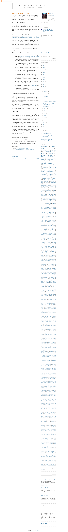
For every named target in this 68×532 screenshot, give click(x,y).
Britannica (53, 261)
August (45, 108)
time (55, 295)
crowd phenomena (52, 226)
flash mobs (43, 439)
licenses (48, 290)
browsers (49, 283)
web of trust (30, 107)
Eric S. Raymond (48, 206)
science (42, 254)
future (43, 203)
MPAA (42, 202)
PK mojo (48, 194)
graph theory (43, 212)
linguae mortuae (43, 447)
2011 (44, 88)
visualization (53, 255)
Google (54, 150)
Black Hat (54, 260)
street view (52, 464)
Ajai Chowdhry (43, 299)
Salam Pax (54, 400)
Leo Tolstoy (43, 365)
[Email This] (12, 146)
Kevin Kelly (54, 359)
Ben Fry (46, 307)
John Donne (48, 352)
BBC (43, 220)
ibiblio (55, 443)
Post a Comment (15, 156)
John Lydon (53, 352)
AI (55, 163)
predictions (44, 292)
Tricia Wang (54, 413)
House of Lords (53, 346)
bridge (46, 430)
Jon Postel (43, 355)
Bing (42, 311)
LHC (46, 363)
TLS (41, 408)
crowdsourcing (50, 171)
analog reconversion (48, 225)
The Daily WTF (46, 409)
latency (53, 203)
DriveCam (42, 331)
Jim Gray (53, 220)
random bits (53, 459)
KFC (52, 356)
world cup (53, 296)
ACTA (47, 298)
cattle (52, 431)
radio (54, 292)
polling (45, 457)
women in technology (52, 217)
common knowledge (44, 226)
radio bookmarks (47, 459)
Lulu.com (49, 268)
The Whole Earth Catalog (49, 411)
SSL (50, 222)
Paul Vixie (47, 202)
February (45, 118)
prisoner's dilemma (50, 457)
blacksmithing (53, 429)
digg (52, 435)
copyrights (51, 170)
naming (49, 451)
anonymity (48, 152)
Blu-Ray (44, 261)
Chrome (50, 320)
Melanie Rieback (49, 370)
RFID (49, 274)
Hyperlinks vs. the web (44, 495)
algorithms (53, 425)
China (42, 206)
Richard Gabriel (44, 394)
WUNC (45, 421)
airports (42, 225)
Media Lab (54, 270)
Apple (44, 198)
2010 (44, 89)
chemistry (45, 433)
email (47, 182)
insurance (46, 444)
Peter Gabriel (44, 274)
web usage (52, 256)
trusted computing (49, 216)
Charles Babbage (43, 317)
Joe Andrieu (47, 207)
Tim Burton (46, 412)
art (41, 426)
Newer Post (14, 158)
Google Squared (52, 339)
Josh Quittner (54, 355)
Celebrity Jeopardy (52, 316)
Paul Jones (43, 387)
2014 (44, 83)
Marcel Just (43, 369)
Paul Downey (54, 273)
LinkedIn (42, 366)
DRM (52, 181)
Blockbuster (45, 311)
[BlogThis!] (14, 146)
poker (42, 457)
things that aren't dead (46, 177)
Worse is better (46, 424)
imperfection (48, 203)
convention (43, 211)
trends (42, 216)
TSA (48, 408)
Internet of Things (49, 265)
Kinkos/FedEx (49, 360)
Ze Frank (46, 425)
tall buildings (53, 465)
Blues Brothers (43, 312)
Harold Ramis (53, 343)
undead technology (46, 193)
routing (47, 461)
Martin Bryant (44, 370)
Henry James (49, 344)
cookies (47, 434)
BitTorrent (42, 234)
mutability (50, 247)
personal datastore (45, 181)
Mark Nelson (48, 369)
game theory (53, 244)
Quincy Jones (51, 392)
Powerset (44, 238)
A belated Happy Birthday (48, 106)
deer (50, 435)
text (55, 191)
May (45, 113)
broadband (46, 164)
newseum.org (43, 453)
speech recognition (48, 231)
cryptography (48, 243)
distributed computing (50, 228)
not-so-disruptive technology (48, 147)
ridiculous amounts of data (45, 251)
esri (45, 286)
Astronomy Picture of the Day (51, 218)
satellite (46, 294)
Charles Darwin (47, 263)
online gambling (53, 291)
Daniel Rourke (53, 325)
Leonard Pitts (48, 365)
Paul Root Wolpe (49, 387)
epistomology (47, 438)
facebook (43, 191)
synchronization (43, 465)
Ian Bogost (49, 347)
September (46, 96)
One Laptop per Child (51, 383)
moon (46, 451)
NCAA (44, 272)
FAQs (55, 264)
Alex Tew (47, 302)
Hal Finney (53, 342)
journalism (43, 230)
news (52, 191)
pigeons (42, 231)
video (42, 159)
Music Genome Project (51, 377)
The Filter (52, 409)
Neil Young (50, 378)
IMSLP (46, 347)
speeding (42, 255)
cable (54, 225)
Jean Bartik (51, 351)
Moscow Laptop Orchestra (52, 376)
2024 (44, 65)
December (46, 91)
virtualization (49, 468)
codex (50, 433)
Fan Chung (47, 337)
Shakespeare (46, 404)
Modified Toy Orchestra (45, 374)
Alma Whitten (53, 302)
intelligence (48, 199)
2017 (44, 77)
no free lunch (48, 453)
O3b (53, 382)
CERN (42, 263)
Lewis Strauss (53, 365)
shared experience (52, 294)
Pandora (46, 386)
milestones (45, 187)
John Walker (49, 353)
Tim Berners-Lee (48, 224)
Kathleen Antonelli (45, 357)
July (44, 110)
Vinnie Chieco (43, 420)
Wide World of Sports (49, 422)
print (49, 183)
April (45, 115)
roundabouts (43, 461)
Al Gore (42, 259)
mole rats (42, 451)
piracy (42, 204)
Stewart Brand (49, 276)
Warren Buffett (53, 421)
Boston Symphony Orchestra (45, 313)
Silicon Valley (43, 276)
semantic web (43, 196)
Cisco (54, 320)
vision (54, 468)
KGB (55, 356)
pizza (47, 456)
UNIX (54, 278)
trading (44, 296)
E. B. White (47, 331)
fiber (54, 438)
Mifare (52, 372)
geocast (53, 439)
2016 (44, 79)
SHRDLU (50, 400)
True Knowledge (45, 278)
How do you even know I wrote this (31, 45)
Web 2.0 (43, 156)
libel (50, 446)
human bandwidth (48, 179)
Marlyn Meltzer (54, 369)
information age (43, 289)
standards (54, 231)
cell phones (53, 164)
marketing (54, 199)
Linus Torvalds (52, 198)
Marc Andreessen (48, 368)
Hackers (49, 342)
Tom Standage (46, 413)
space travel (50, 196)
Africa (54, 298)
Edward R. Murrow (52, 333)
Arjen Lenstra (49, 303)
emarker (42, 438)
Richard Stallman (48, 190)
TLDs (55, 238)
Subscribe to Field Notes (45, 52)
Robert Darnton (45, 222)
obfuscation (53, 453)
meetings (42, 448)
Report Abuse (44, 523)
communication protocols (45, 242)
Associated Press (48, 304)
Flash (42, 338)
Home (26, 158)
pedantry (53, 455)
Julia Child (43, 356)
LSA (49, 363)
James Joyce (47, 350)
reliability (46, 460)
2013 (44, 84)
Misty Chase (53, 373)
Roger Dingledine (45, 396)
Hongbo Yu (48, 346)
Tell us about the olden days (45, 487)
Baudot (42, 307)
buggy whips (50, 430)
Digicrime (53, 329)
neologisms (53, 452)
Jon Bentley (54, 353)
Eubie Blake (47, 335)
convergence (53, 202)
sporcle (47, 464)
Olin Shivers (50, 237)
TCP (42, 277)
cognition (47, 285)
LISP (45, 268)
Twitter (51, 162)
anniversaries (51, 241)
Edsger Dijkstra (46, 333)
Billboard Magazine (52, 309)
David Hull (51, 13)
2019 (44, 74)
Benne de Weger (52, 307)
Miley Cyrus (47, 373)
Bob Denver (49, 312)
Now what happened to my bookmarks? (48, 138)
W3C (42, 421)
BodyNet (48, 261)
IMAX (42, 237)
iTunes (52, 443)
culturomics (43, 435)
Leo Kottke (53, 364)
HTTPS (46, 342)
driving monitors (44, 229)
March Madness (49, 269)
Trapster (50, 413)
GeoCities (42, 339)
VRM (50, 208)
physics (44, 250)
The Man (50, 173)
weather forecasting (44, 256)
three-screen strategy (52, 466)
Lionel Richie (51, 366)
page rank (42, 455)
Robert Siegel (46, 395)
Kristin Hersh (44, 361)
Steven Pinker (51, 405)
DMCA (53, 234)
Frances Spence (46, 338)
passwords (52, 187)
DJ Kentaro (48, 324)
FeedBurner (43, 235)
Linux (42, 221)
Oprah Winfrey (51, 385)
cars (45, 431)
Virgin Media (53, 420)
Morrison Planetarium (44, 376)
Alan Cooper (50, 299)
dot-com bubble (51, 195)
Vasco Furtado (46, 417)
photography (43, 456)
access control (48, 281)
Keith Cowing (51, 357)
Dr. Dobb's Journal (44, 264)
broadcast (52, 209)
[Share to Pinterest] (17, 146)
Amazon (43, 218)
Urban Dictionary (49, 279)
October (45, 94)
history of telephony (53, 442)
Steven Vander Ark (48, 407)
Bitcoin (54, 168)
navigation (47, 452)
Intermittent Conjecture (47, 29)
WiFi (54, 190)
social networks (47, 168)
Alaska (46, 259)
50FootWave (43, 298)
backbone (53, 426)
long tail (47, 191)
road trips (53, 460)
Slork (50, 404)
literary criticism (51, 212)
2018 (44, 76)
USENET (42, 279)
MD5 (45, 221)
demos (42, 244)
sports (42, 295)
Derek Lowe (49, 329)
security (32, 149)
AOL (50, 257)
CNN (45, 316)
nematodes (43, 291)
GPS (47, 198)
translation (48, 296)
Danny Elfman (43, 326)
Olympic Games (44, 383)
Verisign (44, 239)
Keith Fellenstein (50, 266)
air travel (49, 425)
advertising (46, 166)
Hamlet (42, 343)
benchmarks (43, 429)
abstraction (43, 241)
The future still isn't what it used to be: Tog (48, 479)
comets (54, 433)
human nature (47, 246)
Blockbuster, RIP (46, 98)
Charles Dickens (49, 317)
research (53, 250)
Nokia (45, 382)
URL (54, 224)
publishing (43, 163)
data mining (43, 228)
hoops (42, 246)
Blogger (37, 530)
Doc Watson (53, 330)
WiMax (53, 239)
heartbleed (47, 442)
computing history (45, 158)
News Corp (53, 207)
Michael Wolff (47, 372)
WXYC (48, 421)
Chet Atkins (45, 318)
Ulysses (46, 416)
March (45, 117)
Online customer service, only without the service (48, 104)
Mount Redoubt (44, 377)
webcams (42, 257)
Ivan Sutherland (51, 348)
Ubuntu (42, 416)
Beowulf (42, 308)
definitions (54, 178)
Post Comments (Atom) (21, 161)
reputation (47, 204)
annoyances (18, 149)
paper (46, 455)
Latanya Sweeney (48, 364)
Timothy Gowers (52, 412)
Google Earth (47, 339)
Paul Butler (54, 386)
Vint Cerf (48, 420)
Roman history (43, 398)
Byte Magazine (53, 313)
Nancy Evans (46, 378)
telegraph (42, 466)
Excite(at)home (53, 335)
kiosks (49, 444)
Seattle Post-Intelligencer (49, 403)
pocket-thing (34, 85)
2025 (44, 63)
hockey (43, 443)
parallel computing (47, 248)
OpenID (15, 43)
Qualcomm (46, 392)
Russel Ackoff (50, 399)
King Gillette (44, 360)
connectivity (43, 434)
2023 (44, 67)
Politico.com (43, 391)
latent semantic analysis (44, 446)
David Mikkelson (53, 326)
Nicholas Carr (54, 379)
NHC (42, 378)
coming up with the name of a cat (26, 36)
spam (55, 196)
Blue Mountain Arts (52, 311)
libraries (54, 446)
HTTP (42, 207)
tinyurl (42, 468)
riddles (50, 460)
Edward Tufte (51, 264)
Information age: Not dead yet (46, 132)
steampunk (47, 255)
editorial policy (53, 186)
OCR (42, 273)
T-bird (54, 276)
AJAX (54, 177)
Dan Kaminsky (47, 325)
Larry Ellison (53, 363)
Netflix (49, 185)
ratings (42, 460)
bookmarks (44, 283)
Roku (53, 185)
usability (50, 233)
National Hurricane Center (50, 272)
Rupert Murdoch (50, 238)
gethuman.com (48, 440)
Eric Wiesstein (50, 334)
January (45, 120)
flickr (47, 439)
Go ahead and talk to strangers (46, 133)
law (53, 158)
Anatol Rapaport (43, 303)
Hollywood (43, 346)
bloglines (42, 430)
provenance (49, 292)
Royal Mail (44, 399)
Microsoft (49, 221)
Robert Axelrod (50, 394)
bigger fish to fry (53, 282)
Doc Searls (47, 330)
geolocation (43, 440)
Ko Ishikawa (54, 360)
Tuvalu (50, 278)
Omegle (45, 273)
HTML (43, 265)
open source (53, 182)
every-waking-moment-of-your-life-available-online (30, 56)
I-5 (42, 347)
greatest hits (43, 442)
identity (42, 171)
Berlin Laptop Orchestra (49, 308)
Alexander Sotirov (52, 259)
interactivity (50, 289)
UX (42, 182)
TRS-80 (45, 408)
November (46, 93)
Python (42, 392)
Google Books (52, 235)
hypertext (49, 287)
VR (44, 183)
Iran (54, 265)
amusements (43, 195)
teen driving (46, 295)
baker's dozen (46, 178)
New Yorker (44, 379)
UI (44, 170)
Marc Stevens (54, 368)
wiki (53, 193)
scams (54, 252)
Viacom (49, 239)
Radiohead (54, 221)
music (42, 173)
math (54, 447)
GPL (47, 235)
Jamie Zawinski (43, 351)
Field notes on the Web (34, 5)
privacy (51, 156)
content (52, 285)
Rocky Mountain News (52, 395)
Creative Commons (50, 322)
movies (42, 213)
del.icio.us (53, 243)
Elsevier (45, 334)
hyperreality (44, 287)
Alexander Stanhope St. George (46, 260)
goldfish (53, 440)
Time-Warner (46, 277)
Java (47, 351)
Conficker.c (53, 263)
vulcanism (42, 469)
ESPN (42, 333)
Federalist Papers (52, 337)
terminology (52, 204)
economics (44, 150)
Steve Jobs (45, 405)
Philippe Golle (50, 390)
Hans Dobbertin (47, 343)
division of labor (44, 186)
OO (55, 382)
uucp (45, 468)
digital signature (25, 149)
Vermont (51, 417)
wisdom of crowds (44, 189)
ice (42, 444)
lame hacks (53, 444)
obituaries (47, 291)
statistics (47, 213)
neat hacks (44, 160)
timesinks (53, 215)
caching (53, 283)
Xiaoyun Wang (51, 424)
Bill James (46, 309)
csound (54, 434)
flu (50, 439)
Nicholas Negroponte (45, 381)
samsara (50, 252)
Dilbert (42, 330)
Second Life (53, 274)
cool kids (50, 434)
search (43, 153)
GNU (54, 206)
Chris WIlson (50, 318)
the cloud (48, 215)
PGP (49, 273)
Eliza (42, 334)
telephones (51, 295)
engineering (47, 244)
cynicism (47, 435)
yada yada (47, 257)
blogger (47, 209)
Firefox (49, 220)
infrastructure (52, 229)
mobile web (51, 175)
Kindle (46, 237)
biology (48, 429)
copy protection (50, 159)
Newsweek (48, 379)
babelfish (47, 282)
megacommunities (44, 247)
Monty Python (52, 374)
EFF (51, 331)
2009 (44, 122)
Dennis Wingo (43, 329)
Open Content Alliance (44, 385)
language (53, 246)
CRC (47, 316)
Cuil (45, 324)
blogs (50, 174)
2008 (44, 124)
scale (49, 461)
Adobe (54, 257)
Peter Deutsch (44, 208)
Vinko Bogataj (52, 418)
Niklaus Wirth (51, 381)
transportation (45, 233)
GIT (54, 338)
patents (50, 455)
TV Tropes (52, 408)
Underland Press (50, 416)
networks (44, 200)
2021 (44, 70)
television (46, 466)
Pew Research (44, 390)
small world (47, 254)
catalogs (48, 431)
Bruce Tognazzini (51, 200)
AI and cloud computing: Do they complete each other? (47, 140)
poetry (54, 456)
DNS (46, 220)
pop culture (48, 250)
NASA (42, 190)
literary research (49, 447)
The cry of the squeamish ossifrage (20, 13)
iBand (46, 443)
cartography (43, 285)
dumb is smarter (52, 167)
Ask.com (43, 304)
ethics (51, 438)
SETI (46, 400)
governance (49, 286)
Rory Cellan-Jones (53, 398)
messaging (52, 448)
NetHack (54, 378)
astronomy (43, 174)
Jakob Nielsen (43, 266)
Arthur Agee (54, 303)
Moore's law (52, 189)
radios (42, 294)
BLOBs (53, 304)
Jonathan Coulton (48, 355)
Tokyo (42, 413)
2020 (44, 72)
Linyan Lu (46, 366)
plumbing (50, 456)
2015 (44, 81)
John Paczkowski (43, 353)
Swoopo (54, 407)
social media (53, 254)
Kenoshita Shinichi (48, 359)
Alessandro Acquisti (49, 300)
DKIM (52, 324)
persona (53, 230)
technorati (43, 215)
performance (54, 248)
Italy (46, 348)
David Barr (48, 326)
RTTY (55, 392)
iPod (49, 443)
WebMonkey (43, 422)
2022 (44, 69)
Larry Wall (42, 364)
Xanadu (53, 194)
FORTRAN (43, 337)
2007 (44, 126)
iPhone (53, 287)
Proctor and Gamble (52, 391)
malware (53, 290)
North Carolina (49, 382)
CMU (42, 316)
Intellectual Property (47, 155)
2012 (44, 86)
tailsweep (48, 465)
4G (54, 233)
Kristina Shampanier (50, 361)
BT (55, 304)
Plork (54, 390)
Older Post (37, 158)
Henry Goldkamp (43, 344)
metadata (48, 230)
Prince (47, 391)
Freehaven (51, 338)
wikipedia (50, 163)
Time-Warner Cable (53, 277)
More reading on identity (47, 99)
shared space (53, 461)
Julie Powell (48, 356)
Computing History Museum (46, 321)
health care (54, 286)
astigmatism (45, 426)
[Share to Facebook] (16, 146)
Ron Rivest (48, 398)
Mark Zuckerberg (48, 270)
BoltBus (53, 312)
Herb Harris (54, 344)
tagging (53, 213)
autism (49, 426)
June (45, 112)
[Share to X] (15, 146)
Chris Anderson (48, 234)
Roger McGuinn (52, 396)
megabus (47, 448)
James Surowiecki (52, 350)
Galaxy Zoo (43, 194)
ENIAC (54, 331)
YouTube (43, 199)
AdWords (50, 298)
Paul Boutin (50, 386)
